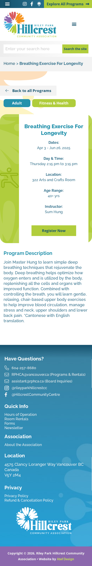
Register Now (54, 230)
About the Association (23, 445)
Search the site (75, 49)
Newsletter (13, 428)
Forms (9, 423)
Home (9, 63)
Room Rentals (16, 419)
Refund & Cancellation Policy (28, 500)
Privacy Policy (16, 496)
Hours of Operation (20, 414)
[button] (7, 3)
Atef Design (65, 559)
